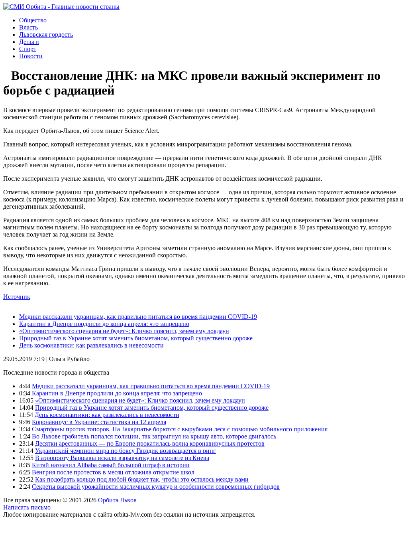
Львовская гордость (46, 34)
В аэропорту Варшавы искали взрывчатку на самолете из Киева (122, 457)
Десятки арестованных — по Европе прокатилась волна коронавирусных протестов (150, 443)
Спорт (27, 48)
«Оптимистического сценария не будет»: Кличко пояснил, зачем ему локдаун (124, 331)
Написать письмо (27, 507)
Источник (16, 296)
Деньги (29, 41)
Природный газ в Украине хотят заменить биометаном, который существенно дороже (136, 338)
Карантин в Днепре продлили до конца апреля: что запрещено (104, 323)
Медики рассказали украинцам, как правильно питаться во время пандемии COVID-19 (138, 316)
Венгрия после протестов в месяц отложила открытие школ (113, 472)
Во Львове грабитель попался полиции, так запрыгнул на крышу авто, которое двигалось (154, 436)
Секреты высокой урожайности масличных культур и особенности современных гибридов (156, 486)
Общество (33, 20)
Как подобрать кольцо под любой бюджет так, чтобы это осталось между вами (142, 479)
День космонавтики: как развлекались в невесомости (91, 345)
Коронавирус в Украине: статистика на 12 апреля (99, 422)
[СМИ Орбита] (61, 6)
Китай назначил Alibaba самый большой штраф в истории (111, 465)
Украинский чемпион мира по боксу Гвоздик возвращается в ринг (125, 450)
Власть (28, 27)
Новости (31, 56)
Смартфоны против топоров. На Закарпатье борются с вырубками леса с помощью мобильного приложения (180, 429)
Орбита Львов (117, 500)
